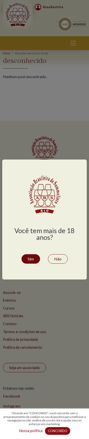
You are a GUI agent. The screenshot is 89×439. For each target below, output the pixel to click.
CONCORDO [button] (57, 431)
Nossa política (31, 430)
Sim (31, 258)
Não (58, 258)
